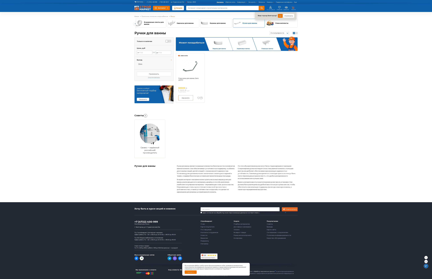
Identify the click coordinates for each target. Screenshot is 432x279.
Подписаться (291, 209)
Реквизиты (205, 241)
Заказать (185, 98)
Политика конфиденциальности (279, 235)
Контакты (220, 2)
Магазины (262, 2)
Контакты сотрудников (209, 232)
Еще (295, 2)
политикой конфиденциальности (272, 213)
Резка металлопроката (242, 235)
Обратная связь (230, 2)
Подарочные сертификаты (284, 2)
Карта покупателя (207, 227)
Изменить (289, 16)
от (138, 52)
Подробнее (226, 269)
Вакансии (204, 238)
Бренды (270, 227)
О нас (203, 224)
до (157, 52)
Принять (190, 272)
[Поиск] (261, 8)
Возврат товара (240, 232)
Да (280, 16)
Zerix (140, 64)
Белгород (140, 2)
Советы (139, 115)
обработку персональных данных (264, 271)
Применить (154, 74)
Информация (241, 2)
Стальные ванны (267, 48)
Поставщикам (206, 230)
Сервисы (270, 2)
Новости (204, 235)
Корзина (293, 9)
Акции (179, 8)
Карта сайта (271, 230)
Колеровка (238, 238)
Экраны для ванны (219, 48)
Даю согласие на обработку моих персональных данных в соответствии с (244, 213)
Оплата (236, 230)
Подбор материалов (242, 224)
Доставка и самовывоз (242, 227)
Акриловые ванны (243, 48)
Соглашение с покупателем (277, 232)
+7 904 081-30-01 (164, 2)
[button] (135, 23)
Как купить (252, 2)
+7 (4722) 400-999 (151, 2)
